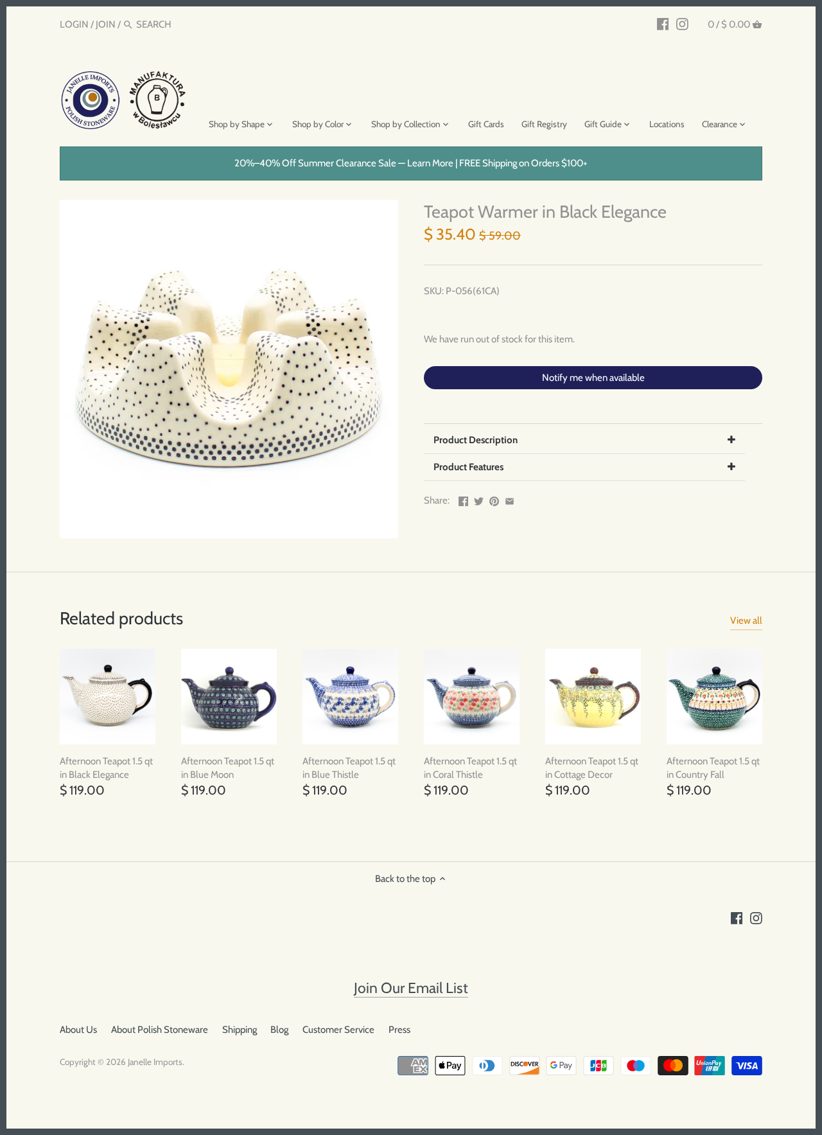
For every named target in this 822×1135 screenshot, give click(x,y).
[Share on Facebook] (463, 499)
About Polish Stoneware (159, 1029)
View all (746, 620)
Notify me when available (593, 377)
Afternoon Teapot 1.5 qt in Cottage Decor (591, 767)
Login (74, 24)
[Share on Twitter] (479, 499)
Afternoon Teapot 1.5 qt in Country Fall (713, 767)
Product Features (468, 467)
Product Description (475, 440)
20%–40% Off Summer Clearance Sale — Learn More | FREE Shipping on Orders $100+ (411, 163)
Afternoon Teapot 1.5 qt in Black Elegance (106, 767)
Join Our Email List (411, 988)
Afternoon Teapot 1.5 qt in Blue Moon (227, 767)
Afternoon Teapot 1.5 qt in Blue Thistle (349, 767)
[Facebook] (663, 24)
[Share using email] (509, 499)
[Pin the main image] (494, 499)
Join (106, 24)
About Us (78, 1029)
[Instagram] (682, 24)
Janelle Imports (155, 1062)
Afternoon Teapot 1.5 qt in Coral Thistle (470, 767)
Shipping (239, 1029)
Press (399, 1029)
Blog (279, 1029)
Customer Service (338, 1029)
